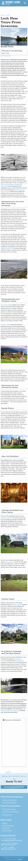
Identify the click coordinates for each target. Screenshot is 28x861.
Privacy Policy (6, 828)
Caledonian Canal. (8, 225)
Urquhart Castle (5, 324)
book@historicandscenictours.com (13, 840)
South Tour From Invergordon (10, 802)
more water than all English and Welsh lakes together (14, 184)
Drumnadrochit (5, 305)
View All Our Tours (7, 814)
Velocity (20, 859)
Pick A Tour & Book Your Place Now (14, 787)
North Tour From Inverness (9, 809)
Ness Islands (20, 660)
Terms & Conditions (7, 830)
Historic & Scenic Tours (9, 844)
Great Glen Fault (8, 248)
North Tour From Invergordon (10, 800)
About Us (5, 823)
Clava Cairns (9, 562)
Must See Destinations (8, 825)
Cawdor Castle (17, 604)
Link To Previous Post (6, 55)
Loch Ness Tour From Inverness (10, 811)
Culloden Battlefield (6, 518)
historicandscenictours (10, 849)
